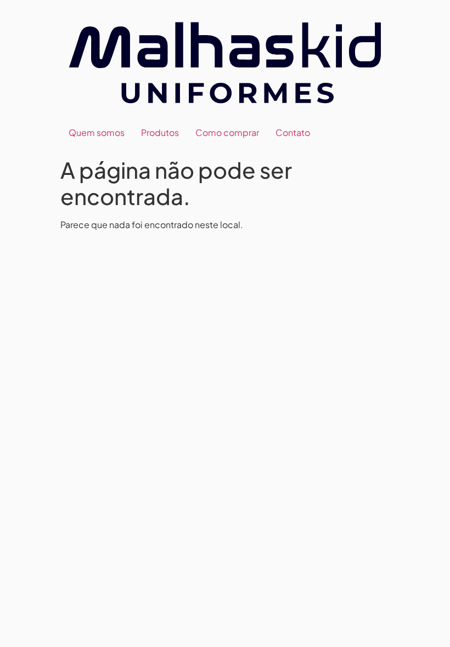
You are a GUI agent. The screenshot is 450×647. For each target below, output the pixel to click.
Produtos (160, 132)
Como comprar (227, 132)
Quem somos (97, 132)
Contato (292, 132)
